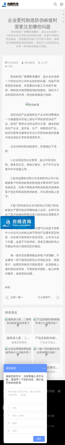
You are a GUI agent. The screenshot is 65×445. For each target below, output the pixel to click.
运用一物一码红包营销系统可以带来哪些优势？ (18, 297)
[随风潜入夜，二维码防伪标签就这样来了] (18, 323)
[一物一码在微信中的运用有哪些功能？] (46, 352)
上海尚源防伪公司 (10, 4)
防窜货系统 (47, 391)
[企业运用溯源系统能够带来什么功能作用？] (18, 352)
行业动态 (13, 62)
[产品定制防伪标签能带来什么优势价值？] (46, 323)
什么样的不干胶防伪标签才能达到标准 (49, 297)
